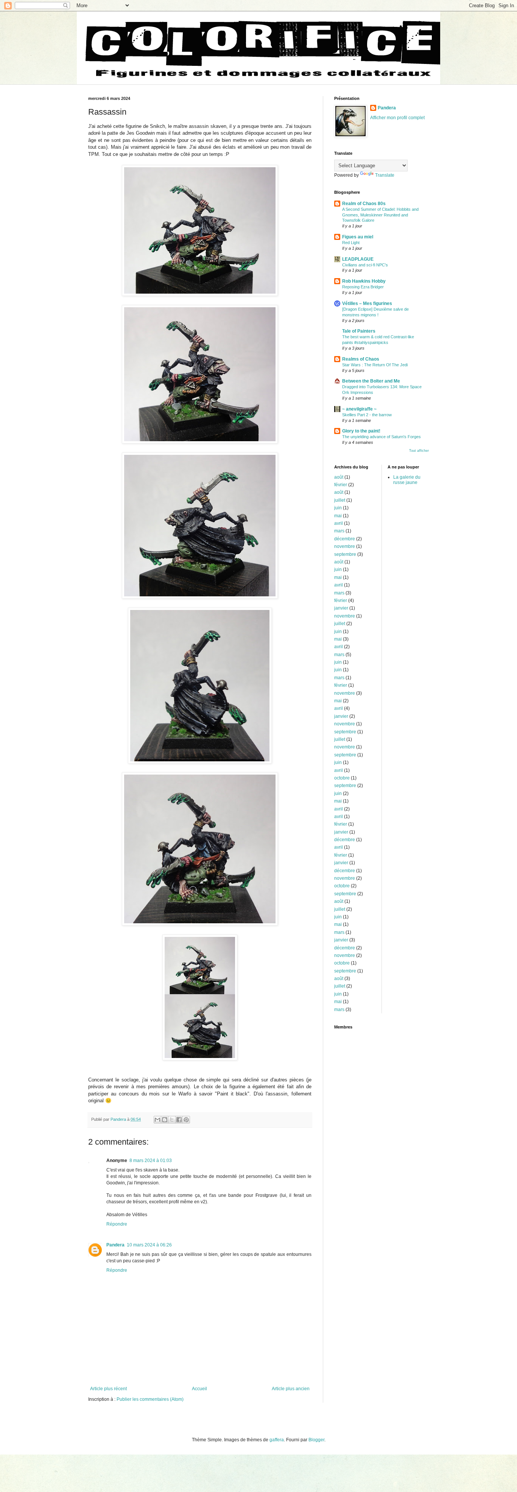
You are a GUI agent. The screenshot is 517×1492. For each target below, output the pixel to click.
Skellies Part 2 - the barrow (367, 414)
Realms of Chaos (360, 359)
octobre (342, 778)
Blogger (316, 1439)
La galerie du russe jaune (406, 480)
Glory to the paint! (361, 431)
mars (339, 531)
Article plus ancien (291, 1388)
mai (338, 515)
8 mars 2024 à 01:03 (150, 1160)
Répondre (116, 1224)
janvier (341, 608)
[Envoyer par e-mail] (157, 1119)
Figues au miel (357, 237)
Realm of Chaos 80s (364, 203)
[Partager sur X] (172, 1119)
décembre (344, 538)
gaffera (276, 1439)
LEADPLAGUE (358, 259)
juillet (339, 500)
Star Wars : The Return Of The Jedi (375, 364)
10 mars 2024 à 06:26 (149, 1245)
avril (338, 523)
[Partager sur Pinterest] (186, 1119)
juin (338, 507)
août (338, 477)
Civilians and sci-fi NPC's (365, 265)
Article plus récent (108, 1388)
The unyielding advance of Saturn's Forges (381, 436)
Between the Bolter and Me (371, 381)
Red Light (351, 242)
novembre (344, 546)
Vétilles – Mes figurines (367, 303)
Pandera (115, 1245)
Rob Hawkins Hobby (364, 281)
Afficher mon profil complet (397, 117)
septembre (345, 554)
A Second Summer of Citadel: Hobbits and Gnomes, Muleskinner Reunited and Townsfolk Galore (380, 215)
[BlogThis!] (164, 1119)
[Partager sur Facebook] (179, 1119)
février (340, 484)
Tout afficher (419, 451)
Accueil (199, 1388)
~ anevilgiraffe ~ (359, 409)
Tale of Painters (358, 331)
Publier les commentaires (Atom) (150, 1399)
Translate (384, 175)
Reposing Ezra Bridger (363, 287)
